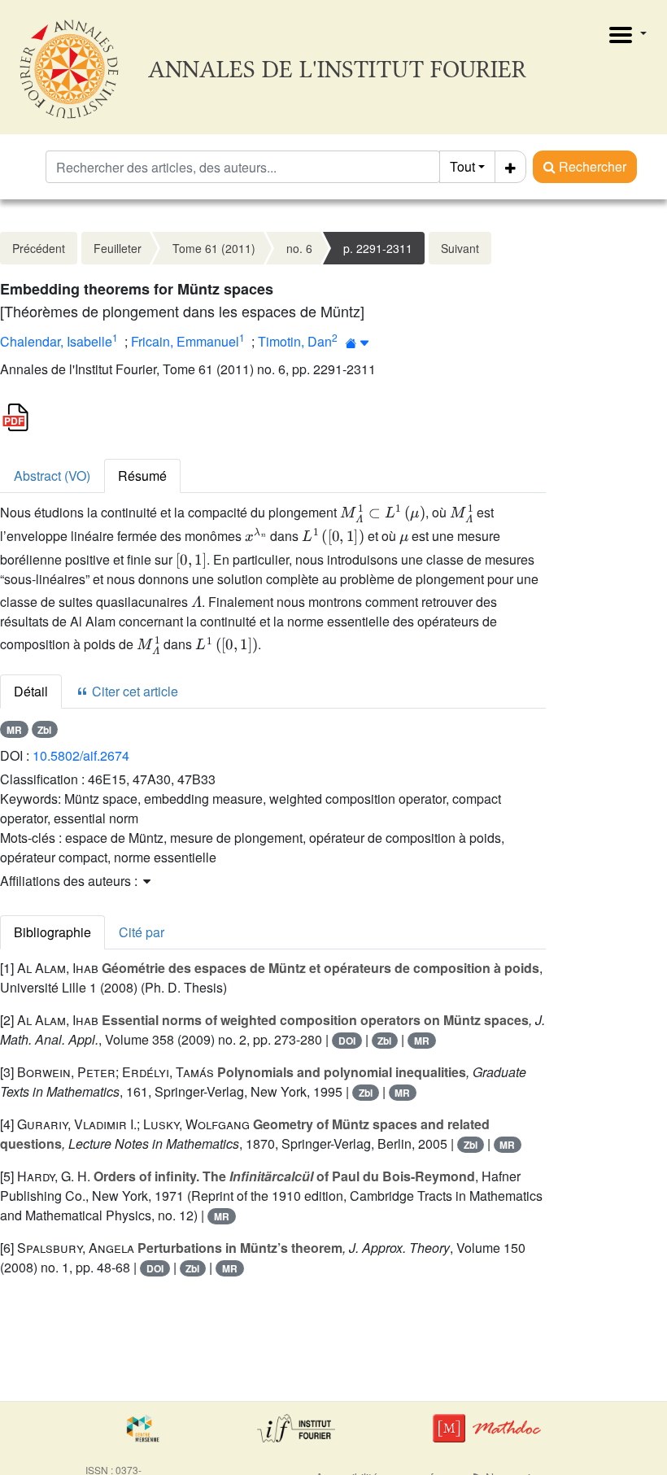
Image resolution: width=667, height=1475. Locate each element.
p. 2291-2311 (377, 248)
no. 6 (299, 248)
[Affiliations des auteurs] (357, 343)
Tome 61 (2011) (213, 248)
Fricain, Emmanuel (185, 341)
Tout (462, 166)
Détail (31, 691)
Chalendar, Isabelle (56, 341)
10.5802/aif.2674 (81, 755)
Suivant (460, 248)
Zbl (44, 729)
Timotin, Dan (295, 341)
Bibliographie (52, 932)
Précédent (38, 248)
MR (14, 729)
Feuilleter (118, 248)
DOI (346, 1040)
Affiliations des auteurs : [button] (70, 880)
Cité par (141, 932)
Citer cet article (133, 691)
